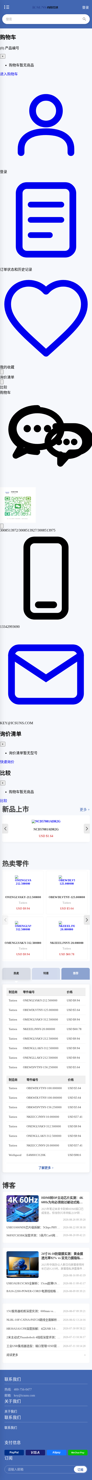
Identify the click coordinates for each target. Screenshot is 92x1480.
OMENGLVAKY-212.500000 (40, 1038)
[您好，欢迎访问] (46, 485)
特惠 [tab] (46, 973)
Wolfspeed (15, 1155)
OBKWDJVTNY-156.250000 (44, 1107)
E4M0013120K (36, 1155)
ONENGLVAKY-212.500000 (40, 1000)
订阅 (80, 1469)
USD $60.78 (74, 1029)
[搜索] (84, 19)
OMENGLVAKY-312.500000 (40, 1019)
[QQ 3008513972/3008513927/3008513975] (2, 526)
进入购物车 (9, 74)
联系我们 (10, 1427)
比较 (3, 801)
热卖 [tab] (16, 973)
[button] (87, 828)
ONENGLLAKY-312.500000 (44, 1136)
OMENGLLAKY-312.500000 (41, 1048)
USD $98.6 (74, 1155)
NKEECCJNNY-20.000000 (43, 1145)
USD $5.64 (73, 1010)
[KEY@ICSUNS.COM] (46, 719)
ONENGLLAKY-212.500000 (40, 1057)
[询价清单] (2, 372)
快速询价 (7, 762)
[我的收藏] (46, 362)
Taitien (13, 1000)
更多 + (85, 810)
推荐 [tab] (75, 973)
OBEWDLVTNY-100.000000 (44, 1088)
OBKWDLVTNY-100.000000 (44, 1097)
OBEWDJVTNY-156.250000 (40, 1067)
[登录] (46, 167)
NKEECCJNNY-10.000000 (43, 1116)
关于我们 (10, 1411)
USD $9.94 (73, 1000)
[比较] (2, 382)
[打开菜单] (6, 7)
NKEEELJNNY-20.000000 (39, 1029)
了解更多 (46, 1168)
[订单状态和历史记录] (46, 264)
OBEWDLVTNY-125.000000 (40, 1010)
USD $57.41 (75, 1116)
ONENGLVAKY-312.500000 (44, 1126)
